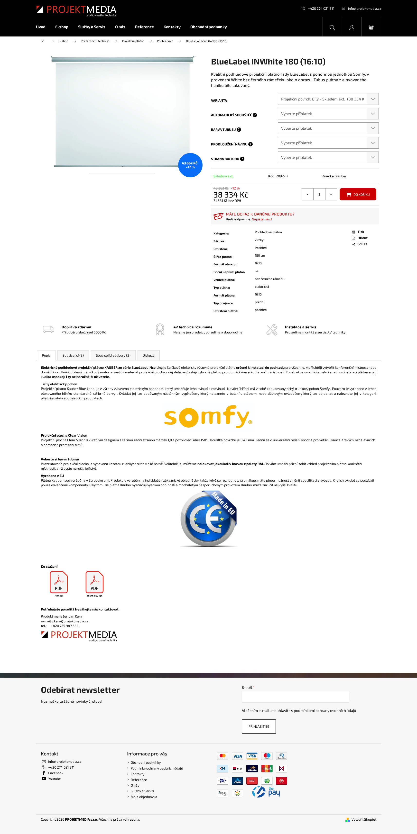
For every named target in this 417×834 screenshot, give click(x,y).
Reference (139, 780)
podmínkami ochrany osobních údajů (325, 710)
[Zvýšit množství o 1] (331, 194)
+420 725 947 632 (64, 626)
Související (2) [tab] (73, 355)
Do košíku (361, 194)
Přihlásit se (259, 726)
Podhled (261, 248)
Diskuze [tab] (149, 355)
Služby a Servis (142, 791)
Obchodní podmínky (146, 762)
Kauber (341, 176)
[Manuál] (59, 584)
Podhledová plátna (268, 232)
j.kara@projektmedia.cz (70, 621)
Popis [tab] (46, 355)
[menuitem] (43, 26)
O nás (135, 785)
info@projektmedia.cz (364, 8)
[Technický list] (95, 584)
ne (257, 271)
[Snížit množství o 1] (308, 194)
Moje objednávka (144, 797)
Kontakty (137, 774)
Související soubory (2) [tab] (113, 355)
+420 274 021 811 (321, 8)
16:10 (258, 263)
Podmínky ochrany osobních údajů (157, 768)
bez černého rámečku (270, 279)
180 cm (260, 255)
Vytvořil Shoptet (364, 819)
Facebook (55, 773)
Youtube (54, 779)
